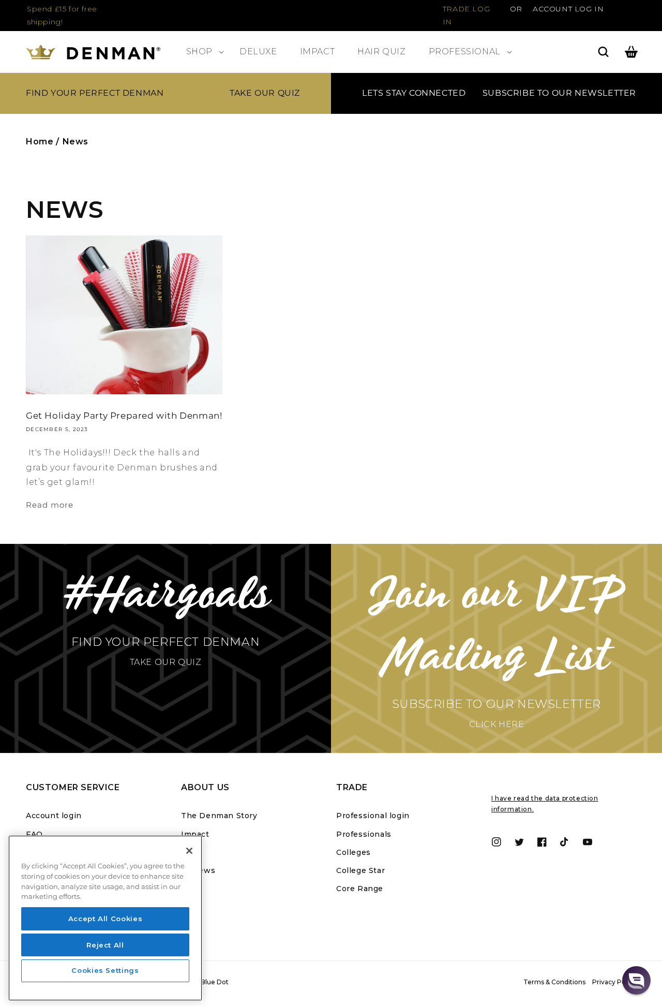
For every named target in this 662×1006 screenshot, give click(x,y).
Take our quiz (265, 93)
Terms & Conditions (554, 982)
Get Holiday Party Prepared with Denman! (124, 415)
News (75, 141)
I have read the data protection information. (544, 803)
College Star (360, 870)
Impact (195, 834)
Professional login (373, 815)
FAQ (34, 834)
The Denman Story (219, 815)
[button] (201, 52)
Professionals (364, 834)
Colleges (353, 852)
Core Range (359, 888)
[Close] (189, 850)
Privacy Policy (614, 982)
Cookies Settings (105, 971)
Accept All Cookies (105, 918)
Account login (54, 815)
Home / (42, 141)
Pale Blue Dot (207, 982)
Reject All (105, 944)
